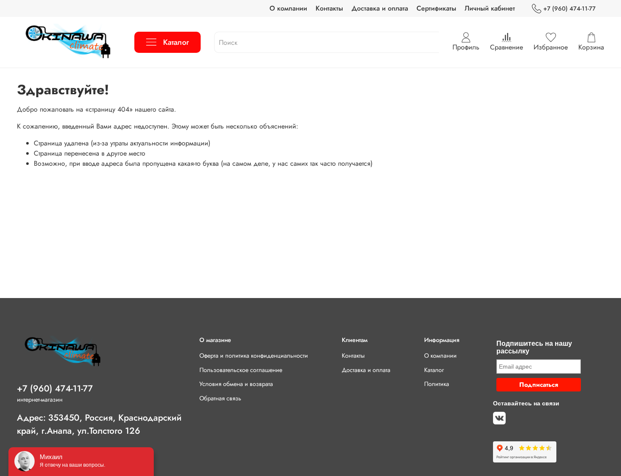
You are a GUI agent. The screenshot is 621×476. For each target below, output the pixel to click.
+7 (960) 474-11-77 (569, 8)
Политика (436, 384)
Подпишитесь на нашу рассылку (534, 347)
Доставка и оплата (379, 8)
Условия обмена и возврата (236, 384)
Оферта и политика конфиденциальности (253, 355)
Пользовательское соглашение (240, 370)
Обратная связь (220, 398)
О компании (288, 8)
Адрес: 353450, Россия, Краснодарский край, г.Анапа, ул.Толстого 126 (99, 424)
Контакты (329, 8)
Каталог (176, 42)
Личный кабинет (490, 8)
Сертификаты (436, 8)
